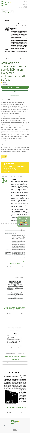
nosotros (24, 3)
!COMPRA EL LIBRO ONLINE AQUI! (15, 87)
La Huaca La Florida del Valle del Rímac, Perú (15, 407)
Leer (15, 91)
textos (25, 1)
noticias (25, 4)
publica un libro (23, 7)
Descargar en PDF (15, 95)
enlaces (25, 6)
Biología (4, 156)
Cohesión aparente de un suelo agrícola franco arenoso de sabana (15, 262)
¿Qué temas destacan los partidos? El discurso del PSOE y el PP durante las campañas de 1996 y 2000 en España (15, 358)
